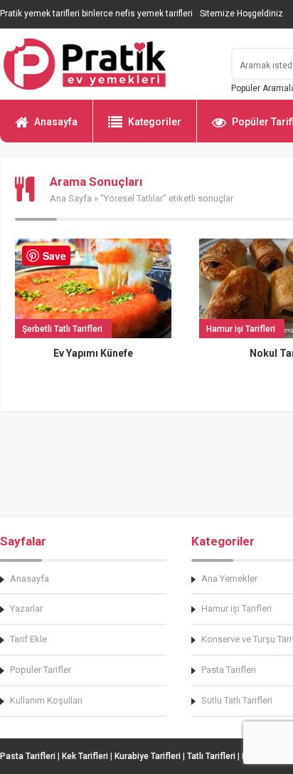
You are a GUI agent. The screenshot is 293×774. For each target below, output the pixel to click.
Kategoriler (154, 121)
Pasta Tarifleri (27, 756)
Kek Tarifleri (85, 756)
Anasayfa (56, 121)
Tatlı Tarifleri (211, 756)
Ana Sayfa (71, 198)
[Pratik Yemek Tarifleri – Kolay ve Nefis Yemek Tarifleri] (106, 64)
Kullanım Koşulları (46, 700)
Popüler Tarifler (40, 669)
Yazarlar (26, 608)
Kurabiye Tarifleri (147, 756)
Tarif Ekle (28, 639)
